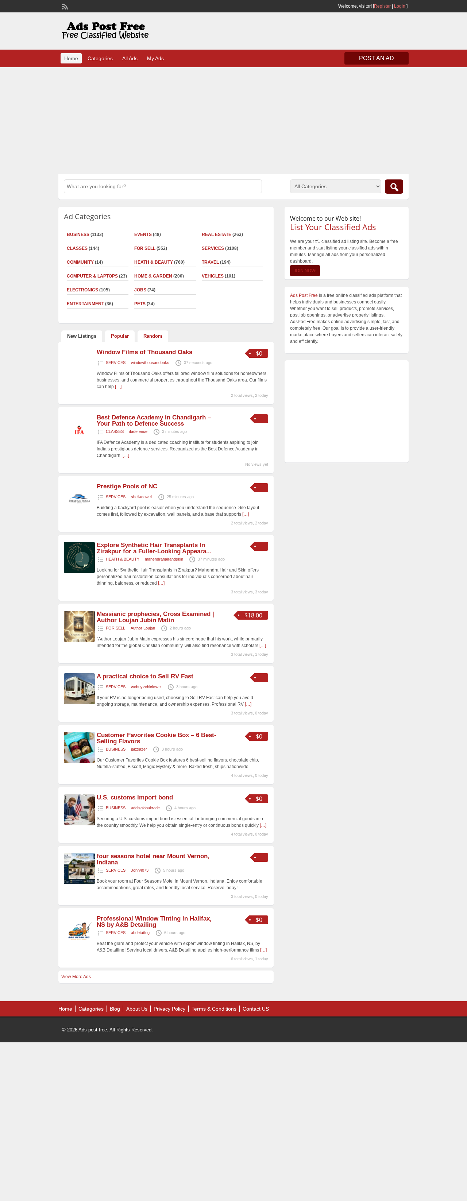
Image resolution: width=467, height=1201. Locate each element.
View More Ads (76, 976)
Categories (100, 58)
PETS (140, 303)
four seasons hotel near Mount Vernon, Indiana (153, 859)
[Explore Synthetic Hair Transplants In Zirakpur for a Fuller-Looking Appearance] (79, 571)
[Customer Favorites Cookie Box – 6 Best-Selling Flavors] (79, 761)
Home (71, 58)
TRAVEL (210, 262)
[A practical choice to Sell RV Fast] (79, 702)
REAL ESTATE (216, 234)
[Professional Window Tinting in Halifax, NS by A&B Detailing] (79, 945)
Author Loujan (143, 628)
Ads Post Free (304, 295)
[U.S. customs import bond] (79, 823)
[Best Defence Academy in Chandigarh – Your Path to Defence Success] (79, 443)
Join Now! (305, 270)
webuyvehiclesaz (146, 687)
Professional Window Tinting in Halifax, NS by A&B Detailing (154, 921)
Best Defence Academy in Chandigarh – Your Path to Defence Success (154, 420)
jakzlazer (139, 749)
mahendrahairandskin (164, 559)
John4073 (139, 870)
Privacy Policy (169, 1009)
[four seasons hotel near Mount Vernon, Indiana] (79, 882)
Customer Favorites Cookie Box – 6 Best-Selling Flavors (156, 738)
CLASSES (77, 248)
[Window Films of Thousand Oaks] (79, 371)
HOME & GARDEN (153, 276)
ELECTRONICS (82, 289)
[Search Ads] (394, 186)
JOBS (140, 289)
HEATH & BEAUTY (153, 262)
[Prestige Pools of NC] (79, 512)
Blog (115, 1009)
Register (382, 6)
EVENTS (143, 234)
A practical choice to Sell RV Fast (145, 676)
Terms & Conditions (214, 1009)
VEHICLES (213, 276)
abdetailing (140, 932)
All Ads (130, 58)
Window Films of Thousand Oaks (144, 352)
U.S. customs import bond (135, 797)
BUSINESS (78, 234)
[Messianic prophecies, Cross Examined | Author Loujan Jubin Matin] (79, 640)
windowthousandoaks (150, 362)
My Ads (155, 58)
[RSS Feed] (64, 6)
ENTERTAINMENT (85, 303)
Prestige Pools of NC (127, 486)
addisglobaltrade (145, 808)
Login (399, 6)
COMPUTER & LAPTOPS (92, 276)
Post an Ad (376, 58)
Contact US (256, 1009)
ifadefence (138, 431)
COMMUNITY (80, 262)
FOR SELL (144, 248)
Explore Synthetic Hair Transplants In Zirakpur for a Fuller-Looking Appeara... (154, 548)
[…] (118, 386)
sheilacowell (141, 497)
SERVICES (213, 248)
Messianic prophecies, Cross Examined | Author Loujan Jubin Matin (155, 617)
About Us (136, 1009)
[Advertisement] (233, 120)
